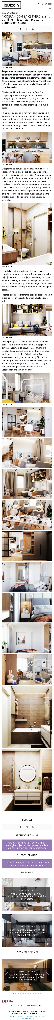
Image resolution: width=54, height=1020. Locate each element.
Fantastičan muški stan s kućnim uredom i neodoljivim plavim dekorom (27, 864)
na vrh (49, 1000)
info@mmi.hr (40, 1011)
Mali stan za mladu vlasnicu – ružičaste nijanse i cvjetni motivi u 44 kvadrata (27, 896)
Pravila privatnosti (17, 1016)
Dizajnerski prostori (10, 13)
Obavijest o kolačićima (35, 1016)
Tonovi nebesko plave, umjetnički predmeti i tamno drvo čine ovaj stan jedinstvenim (27, 932)
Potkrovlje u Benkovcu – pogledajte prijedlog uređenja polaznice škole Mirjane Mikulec (27, 977)
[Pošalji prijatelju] (33, 29)
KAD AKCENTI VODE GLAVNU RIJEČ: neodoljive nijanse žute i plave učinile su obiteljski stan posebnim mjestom (27, 845)
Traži (50, 8)
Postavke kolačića (27, 1018)
